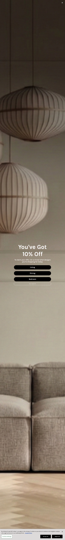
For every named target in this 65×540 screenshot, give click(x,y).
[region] (32, 534)
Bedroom (32, 279)
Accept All (45, 536)
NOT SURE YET (32, 283)
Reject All (57, 536)
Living (32, 267)
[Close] (62, 531)
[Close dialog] (62, 2)
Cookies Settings (6, 536)
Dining (32, 273)
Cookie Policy (28, 533)
